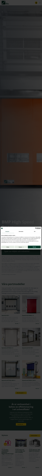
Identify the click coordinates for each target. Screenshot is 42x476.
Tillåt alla (34, 247)
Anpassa (20, 247)
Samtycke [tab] (7, 231)
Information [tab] (21, 231)
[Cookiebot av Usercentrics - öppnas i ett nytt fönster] (36, 228)
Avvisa (7, 247)
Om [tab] (34, 231)
